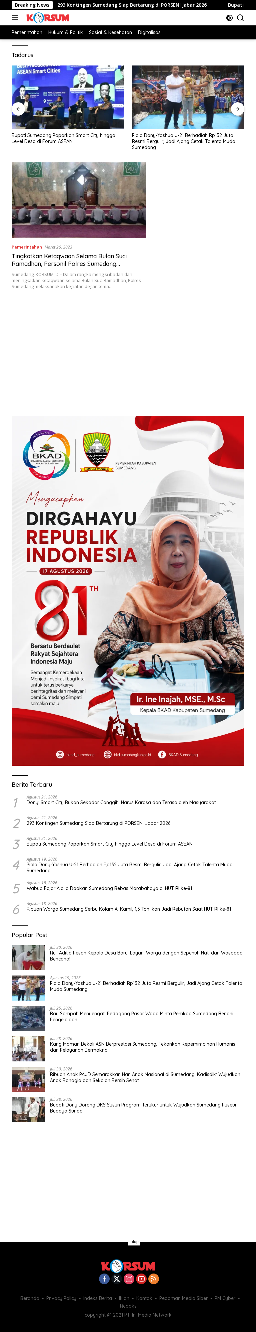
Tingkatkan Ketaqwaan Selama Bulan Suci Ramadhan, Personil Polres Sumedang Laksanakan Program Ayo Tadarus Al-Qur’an (73, 264)
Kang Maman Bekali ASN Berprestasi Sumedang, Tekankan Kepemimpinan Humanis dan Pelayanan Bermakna (142, 1047)
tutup (134, 1241)
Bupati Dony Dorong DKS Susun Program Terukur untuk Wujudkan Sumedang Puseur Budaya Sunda (143, 1108)
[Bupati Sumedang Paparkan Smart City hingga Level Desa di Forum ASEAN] (68, 97)
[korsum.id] (46, 17)
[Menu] (16, 17)
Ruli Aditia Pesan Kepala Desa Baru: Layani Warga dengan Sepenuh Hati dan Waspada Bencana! (146, 956)
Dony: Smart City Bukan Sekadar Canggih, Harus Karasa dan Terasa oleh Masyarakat (121, 802)
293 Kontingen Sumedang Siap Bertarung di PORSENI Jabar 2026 (96, 5)
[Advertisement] (128, 349)
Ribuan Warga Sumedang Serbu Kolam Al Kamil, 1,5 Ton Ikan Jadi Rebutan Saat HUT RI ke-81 (129, 909)
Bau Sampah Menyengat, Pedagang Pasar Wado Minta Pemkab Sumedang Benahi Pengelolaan (141, 1017)
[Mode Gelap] (229, 17)
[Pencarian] (240, 17)
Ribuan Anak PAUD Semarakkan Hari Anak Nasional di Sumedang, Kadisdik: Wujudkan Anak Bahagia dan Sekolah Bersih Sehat (145, 1077)
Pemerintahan (27, 247)
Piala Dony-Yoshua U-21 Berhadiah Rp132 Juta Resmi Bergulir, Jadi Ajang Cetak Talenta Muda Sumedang (183, 141)
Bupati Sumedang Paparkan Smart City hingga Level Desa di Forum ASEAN (63, 138)
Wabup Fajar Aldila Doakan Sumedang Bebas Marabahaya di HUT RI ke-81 (109, 888)
